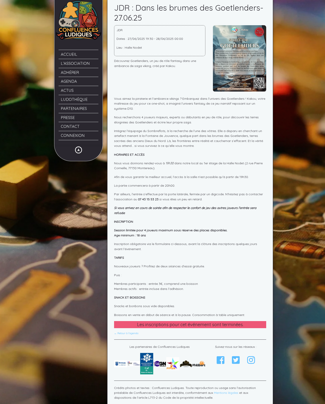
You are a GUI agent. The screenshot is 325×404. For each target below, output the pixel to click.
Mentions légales (226, 393)
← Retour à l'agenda (126, 333)
